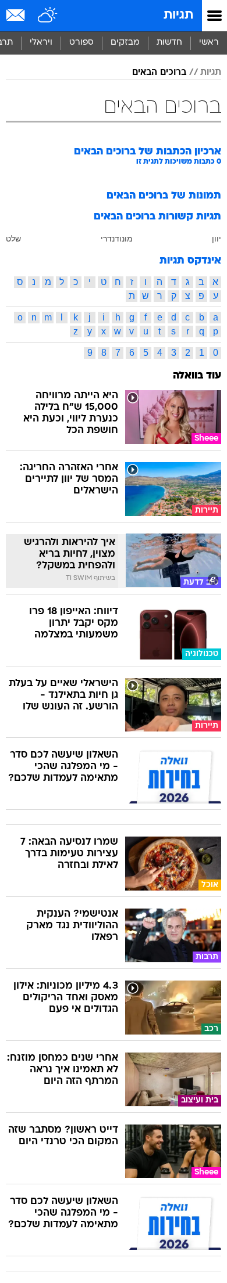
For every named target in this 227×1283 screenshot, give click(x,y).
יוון (216, 238)
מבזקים (125, 42)
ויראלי (41, 42)
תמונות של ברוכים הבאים (164, 196)
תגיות (178, 15)
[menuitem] (169, 43)
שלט (13, 238)
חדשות (169, 42)
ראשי (209, 42)
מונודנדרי (117, 238)
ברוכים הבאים (159, 72)
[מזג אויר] (48, 15)
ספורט (81, 42)
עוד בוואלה (197, 376)
